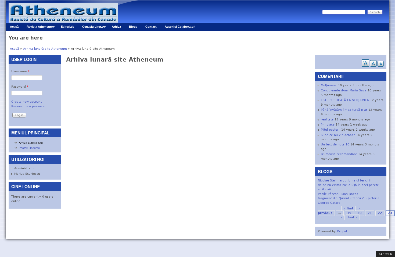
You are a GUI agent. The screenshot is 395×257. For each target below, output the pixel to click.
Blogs (133, 26)
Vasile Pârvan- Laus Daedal (338, 194)
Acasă (14, 26)
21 (370, 213)
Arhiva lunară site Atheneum (45, 49)
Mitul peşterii (330, 129)
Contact (151, 26)
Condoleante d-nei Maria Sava (344, 90)
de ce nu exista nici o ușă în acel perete (348, 185)
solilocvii (324, 189)
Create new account (26, 101)
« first (348, 208)
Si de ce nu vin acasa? (338, 135)
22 (380, 213)
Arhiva (116, 26)
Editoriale (67, 26)
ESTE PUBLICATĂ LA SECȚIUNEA (345, 100)
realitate (327, 119)
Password (19, 86)
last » (352, 217)
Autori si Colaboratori (180, 26)
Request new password (28, 106)
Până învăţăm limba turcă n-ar (344, 110)
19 (349, 213)
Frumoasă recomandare (339, 154)
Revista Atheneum (38, 28)
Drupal (342, 231)
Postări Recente (29, 147)
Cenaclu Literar (91, 28)
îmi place (328, 124)
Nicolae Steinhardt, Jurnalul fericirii (344, 180)
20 (359, 213)
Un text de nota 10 (335, 144)
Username (20, 71)
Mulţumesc (329, 85)
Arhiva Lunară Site (31, 142)
